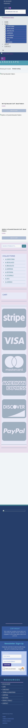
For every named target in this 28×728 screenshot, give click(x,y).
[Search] (24, 246)
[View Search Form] (3, 51)
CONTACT (7, 46)
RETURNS (5, 697)
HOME (6, 22)
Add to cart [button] (14, 110)
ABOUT (6, 44)
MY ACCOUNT (8, 1)
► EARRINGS (9, 33)
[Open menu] (3, 58)
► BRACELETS (10, 30)
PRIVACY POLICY (7, 700)
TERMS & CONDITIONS (8, 692)
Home (4, 716)
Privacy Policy (7, 720)
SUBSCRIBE (7, 664)
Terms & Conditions (8, 718)
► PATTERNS (9, 37)
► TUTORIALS (10, 35)
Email (4, 659)
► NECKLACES (10, 28)
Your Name (6, 653)
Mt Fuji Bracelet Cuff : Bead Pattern (13, 103)
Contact (5, 723)
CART (4, 686)
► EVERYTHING (10, 26)
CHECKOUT (7, 3)
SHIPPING (5, 695)
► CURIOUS (9, 42)
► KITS (8, 39)
